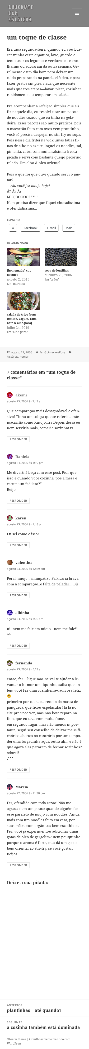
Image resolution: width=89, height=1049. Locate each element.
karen (20, 518)
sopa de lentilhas (57, 270)
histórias (12, 357)
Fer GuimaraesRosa (52, 352)
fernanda (23, 663)
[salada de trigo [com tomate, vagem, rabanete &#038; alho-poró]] (23, 301)
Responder (18, 439)
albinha (22, 612)
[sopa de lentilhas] (61, 257)
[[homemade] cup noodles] (23, 257)
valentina (24, 562)
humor (24, 357)
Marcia (21, 787)
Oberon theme (16, 1039)
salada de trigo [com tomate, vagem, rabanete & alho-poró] (22, 318)
